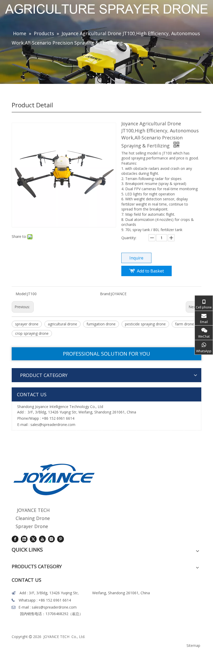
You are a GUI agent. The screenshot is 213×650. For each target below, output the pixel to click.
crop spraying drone (32, 333)
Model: (21, 293)
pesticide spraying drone (145, 323)
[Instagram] (51, 538)
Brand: (105, 293)
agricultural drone (62, 323)
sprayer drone (26, 323)
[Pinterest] (60, 538)
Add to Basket (150, 271)
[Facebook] (15, 538)
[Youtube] (42, 538)
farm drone (184, 323)
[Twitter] (33, 538)
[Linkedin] (24, 538)
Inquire (136, 258)
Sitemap (193, 645)
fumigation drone (101, 323)
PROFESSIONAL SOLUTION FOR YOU (106, 353)
